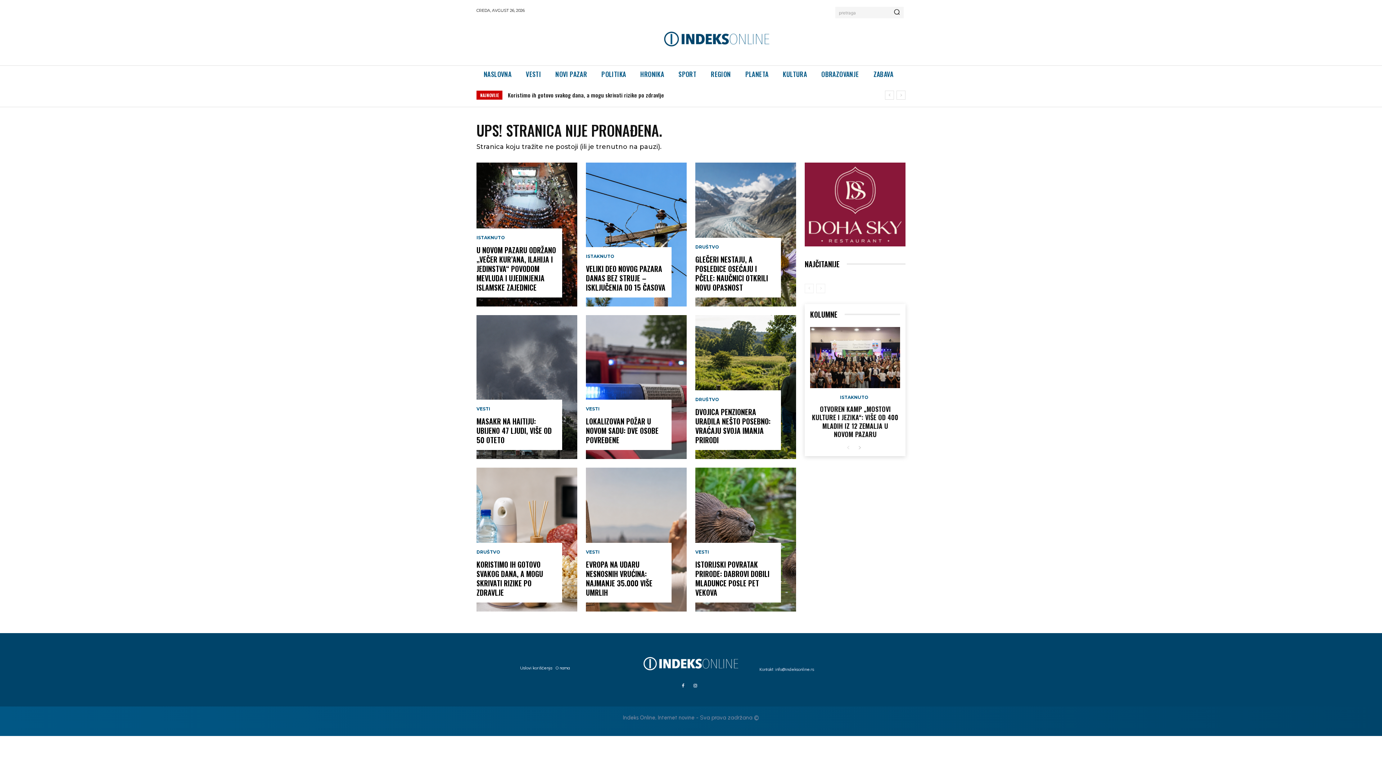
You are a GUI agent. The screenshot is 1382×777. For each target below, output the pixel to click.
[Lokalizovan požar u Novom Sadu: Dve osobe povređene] (636, 387)
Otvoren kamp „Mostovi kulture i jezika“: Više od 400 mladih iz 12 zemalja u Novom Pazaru (855, 421)
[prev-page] (809, 288)
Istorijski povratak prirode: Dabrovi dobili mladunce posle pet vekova (732, 578)
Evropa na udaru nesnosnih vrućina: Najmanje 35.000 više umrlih (619, 578)
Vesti (483, 409)
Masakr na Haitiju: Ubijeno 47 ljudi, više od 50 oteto (514, 430)
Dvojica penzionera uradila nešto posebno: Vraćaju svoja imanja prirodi (733, 425)
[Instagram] (695, 686)
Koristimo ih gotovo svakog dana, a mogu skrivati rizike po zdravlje (510, 578)
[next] (901, 95)
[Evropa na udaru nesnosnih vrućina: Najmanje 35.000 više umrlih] (636, 540)
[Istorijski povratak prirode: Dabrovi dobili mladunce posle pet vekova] (745, 540)
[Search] (897, 12)
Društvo (488, 552)
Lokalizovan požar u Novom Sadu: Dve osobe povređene (622, 430)
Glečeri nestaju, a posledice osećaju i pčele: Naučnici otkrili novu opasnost (731, 273)
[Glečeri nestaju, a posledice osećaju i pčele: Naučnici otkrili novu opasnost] (745, 234)
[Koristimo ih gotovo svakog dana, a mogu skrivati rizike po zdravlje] (527, 540)
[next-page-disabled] (820, 288)
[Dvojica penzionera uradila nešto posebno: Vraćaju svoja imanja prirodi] (745, 387)
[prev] (889, 95)
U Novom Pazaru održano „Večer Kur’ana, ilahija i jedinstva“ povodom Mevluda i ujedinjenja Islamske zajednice (516, 269)
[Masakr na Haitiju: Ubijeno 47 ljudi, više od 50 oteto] (527, 387)
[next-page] (859, 448)
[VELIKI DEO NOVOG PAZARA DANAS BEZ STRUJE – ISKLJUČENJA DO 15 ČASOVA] (636, 234)
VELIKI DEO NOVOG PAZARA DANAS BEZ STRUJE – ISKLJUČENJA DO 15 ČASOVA (593, 95)
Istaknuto (491, 238)
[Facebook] (683, 686)
